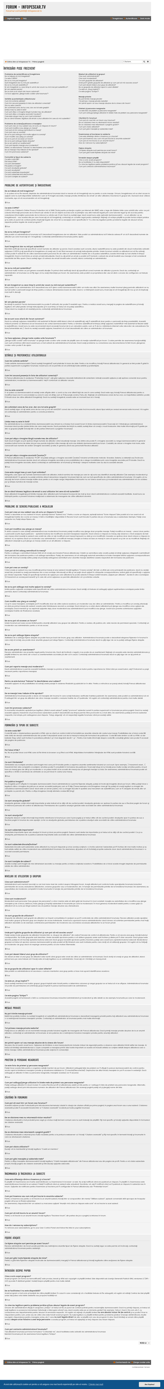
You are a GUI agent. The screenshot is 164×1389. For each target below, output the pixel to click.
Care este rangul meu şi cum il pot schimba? (23, 116)
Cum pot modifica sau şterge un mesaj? (21, 128)
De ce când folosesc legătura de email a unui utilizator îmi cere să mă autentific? (37, 118)
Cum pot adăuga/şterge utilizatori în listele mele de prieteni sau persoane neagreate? (113, 113)
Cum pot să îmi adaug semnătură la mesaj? (23, 130)
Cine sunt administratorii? (89, 76)
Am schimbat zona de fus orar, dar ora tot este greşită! (27, 108)
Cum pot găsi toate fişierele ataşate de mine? (97, 153)
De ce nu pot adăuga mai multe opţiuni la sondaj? (25, 134)
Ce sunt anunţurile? (12, 170)
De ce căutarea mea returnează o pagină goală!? (99, 125)
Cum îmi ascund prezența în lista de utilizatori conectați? (28, 103)
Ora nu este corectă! (13, 105)
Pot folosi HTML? (11, 162)
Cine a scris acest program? (90, 160)
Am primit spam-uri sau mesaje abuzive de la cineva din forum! (105, 103)
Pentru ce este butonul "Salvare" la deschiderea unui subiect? (29, 148)
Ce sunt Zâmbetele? (13, 164)
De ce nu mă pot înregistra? (16, 81)
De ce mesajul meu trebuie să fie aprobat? (22, 150)
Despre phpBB (43, 1281)
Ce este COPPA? (11, 78)
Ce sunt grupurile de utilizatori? (91, 81)
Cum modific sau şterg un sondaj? (19, 137)
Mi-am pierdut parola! (14, 89)
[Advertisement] (77, 40)
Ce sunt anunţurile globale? (16, 168)
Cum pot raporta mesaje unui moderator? (21, 145)
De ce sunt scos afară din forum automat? (22, 91)
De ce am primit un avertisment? (18, 143)
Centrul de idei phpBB (140, 1293)
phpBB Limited (85, 1279)
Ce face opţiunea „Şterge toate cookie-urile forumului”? (26, 94)
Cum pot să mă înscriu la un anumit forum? (96, 141)
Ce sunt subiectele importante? (17, 172)
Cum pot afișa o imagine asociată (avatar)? (23, 114)
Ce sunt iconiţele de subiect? (16, 177)
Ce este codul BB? (12, 159)
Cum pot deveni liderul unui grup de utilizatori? (97, 85)
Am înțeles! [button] (150, 1384)
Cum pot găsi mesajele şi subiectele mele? (96, 129)
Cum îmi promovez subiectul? (17, 152)
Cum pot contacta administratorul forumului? (97, 166)
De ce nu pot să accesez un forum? (19, 139)
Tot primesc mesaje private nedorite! (93, 101)
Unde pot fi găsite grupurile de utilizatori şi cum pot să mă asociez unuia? (108, 83)
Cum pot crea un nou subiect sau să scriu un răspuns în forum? (31, 126)
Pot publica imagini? (13, 166)
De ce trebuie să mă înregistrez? (17, 76)
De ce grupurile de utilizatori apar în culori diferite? (98, 87)
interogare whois (56, 1310)
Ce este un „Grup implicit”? (89, 89)
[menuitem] (23, 18)
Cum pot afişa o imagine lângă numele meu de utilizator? (28, 112)
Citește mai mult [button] (96, 1384)
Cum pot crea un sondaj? (15, 132)
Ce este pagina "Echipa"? (89, 91)
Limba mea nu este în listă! (16, 110)
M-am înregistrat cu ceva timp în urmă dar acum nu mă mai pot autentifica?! (36, 87)
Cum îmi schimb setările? (15, 101)
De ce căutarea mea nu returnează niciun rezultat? (99, 122)
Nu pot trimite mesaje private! (90, 99)
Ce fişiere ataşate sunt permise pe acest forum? (98, 150)
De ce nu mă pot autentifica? (16, 85)
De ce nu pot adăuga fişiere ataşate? (20, 141)
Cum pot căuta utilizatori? (89, 127)
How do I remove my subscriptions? (93, 143)
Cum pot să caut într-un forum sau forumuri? (97, 120)
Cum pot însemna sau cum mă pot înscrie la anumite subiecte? (104, 139)
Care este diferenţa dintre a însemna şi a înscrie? (98, 136)
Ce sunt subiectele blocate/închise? (19, 174)
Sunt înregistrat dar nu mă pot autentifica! (22, 83)
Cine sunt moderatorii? (88, 78)
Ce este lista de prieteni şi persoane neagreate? (97, 111)
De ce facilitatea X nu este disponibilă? (94, 162)
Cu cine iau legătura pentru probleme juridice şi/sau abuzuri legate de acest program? (114, 164)
